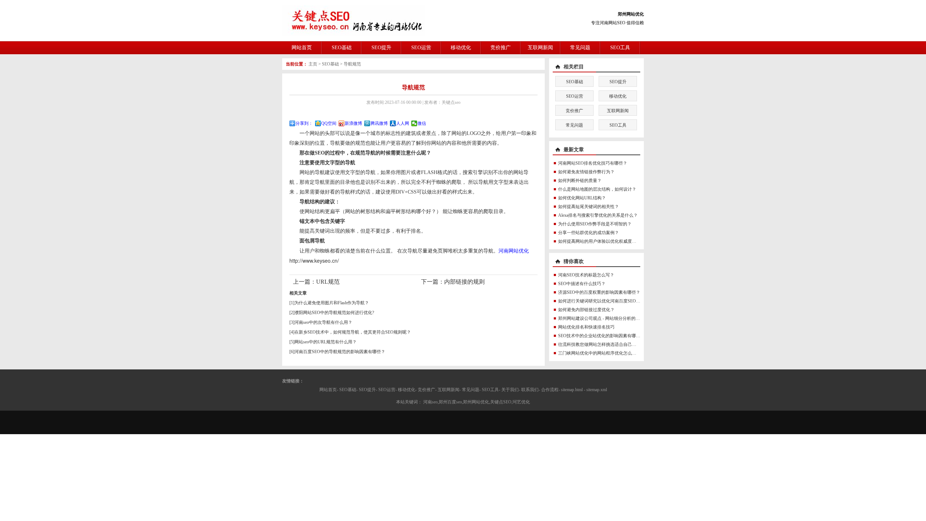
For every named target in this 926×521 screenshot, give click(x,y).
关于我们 (510, 389)
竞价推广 (500, 47)
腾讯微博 (379, 123)
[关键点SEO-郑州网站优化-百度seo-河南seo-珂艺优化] (353, 20)
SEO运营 (421, 47)
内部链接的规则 (464, 282)
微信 (421, 123)
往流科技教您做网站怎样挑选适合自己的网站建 (603, 344)
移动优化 (461, 47)
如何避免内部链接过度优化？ (586, 309)
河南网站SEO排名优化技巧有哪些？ (592, 163)
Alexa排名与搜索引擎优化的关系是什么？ (598, 215)
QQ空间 (328, 123)
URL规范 (328, 282)
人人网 (402, 123)
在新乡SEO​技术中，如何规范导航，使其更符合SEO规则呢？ (352, 332)
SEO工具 (620, 47)
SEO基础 (342, 47)
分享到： (304, 123)
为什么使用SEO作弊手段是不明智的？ (595, 223)
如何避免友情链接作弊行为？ (586, 171)
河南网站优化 (513, 250)
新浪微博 (353, 123)
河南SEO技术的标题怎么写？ (586, 275)
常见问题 (580, 47)
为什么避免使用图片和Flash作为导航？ (331, 302)
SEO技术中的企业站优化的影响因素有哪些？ (601, 335)
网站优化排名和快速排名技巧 (586, 327)
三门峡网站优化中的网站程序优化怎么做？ (599, 353)
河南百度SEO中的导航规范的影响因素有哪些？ (339, 351)
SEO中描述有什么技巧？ (582, 283)
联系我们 (530, 389)
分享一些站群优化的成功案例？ (588, 232)
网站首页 (302, 47)
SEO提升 (381, 47)
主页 (313, 64)
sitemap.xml (596, 389)
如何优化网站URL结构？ (582, 197)
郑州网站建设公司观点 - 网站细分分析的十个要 (603, 318)
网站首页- (328, 389)
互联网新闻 (540, 47)
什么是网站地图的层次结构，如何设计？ (597, 189)
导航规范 (352, 64)
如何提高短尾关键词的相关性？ (588, 206)
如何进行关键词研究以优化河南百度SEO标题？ (603, 301)
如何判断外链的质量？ (580, 180)
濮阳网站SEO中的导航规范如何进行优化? (334, 312)
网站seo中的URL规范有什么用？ (325, 341)
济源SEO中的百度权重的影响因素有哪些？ (599, 292)
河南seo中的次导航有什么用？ (323, 322)
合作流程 (549, 389)
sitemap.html (572, 389)
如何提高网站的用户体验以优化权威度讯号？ (601, 241)
